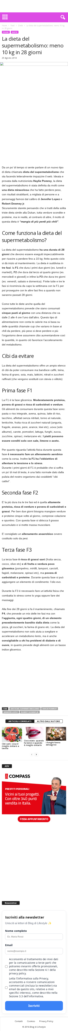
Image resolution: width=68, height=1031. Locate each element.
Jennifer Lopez (11, 712)
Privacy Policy (46, 1021)
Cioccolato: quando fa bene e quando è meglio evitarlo (34, 742)
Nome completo (16, 931)
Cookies (31, 1021)
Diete (20, 25)
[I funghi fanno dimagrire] (56, 734)
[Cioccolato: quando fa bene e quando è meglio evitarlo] (34, 733)
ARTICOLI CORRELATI (19, 721)
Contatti (19, 1021)
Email (8, 945)
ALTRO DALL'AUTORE (48, 721)
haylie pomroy (49, 708)
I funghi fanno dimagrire (53, 743)
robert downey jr (29, 712)
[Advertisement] (34, 6)
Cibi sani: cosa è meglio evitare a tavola (10, 746)
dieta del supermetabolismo (25, 708)
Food (13, 25)
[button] (62, 17)
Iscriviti (34, 1006)
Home (4, 25)
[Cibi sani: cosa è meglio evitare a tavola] (12, 734)
